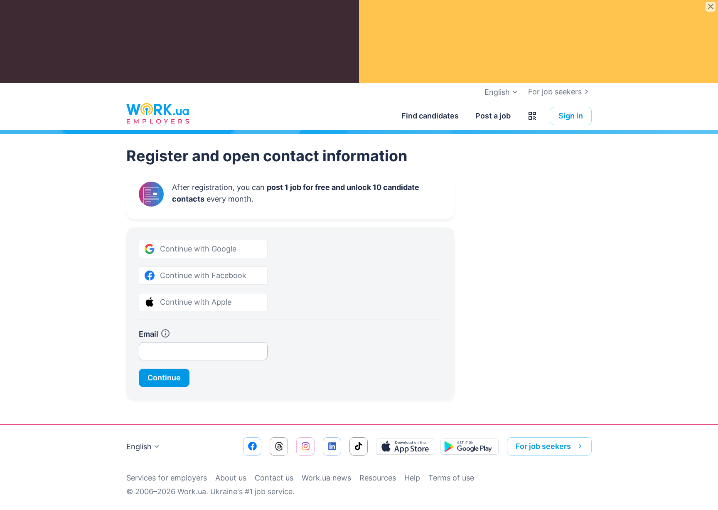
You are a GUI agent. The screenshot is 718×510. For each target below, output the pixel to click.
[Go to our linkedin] (332, 446)
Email (148, 334)
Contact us (274, 477)
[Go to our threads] (279, 446)
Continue (164, 377)
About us (230, 477)
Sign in (570, 115)
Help (412, 477)
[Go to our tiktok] (358, 446)
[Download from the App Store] (405, 446)
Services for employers (166, 477)
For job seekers (555, 91)
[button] (532, 116)
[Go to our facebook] (252, 446)
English (139, 446)
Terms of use (451, 477)
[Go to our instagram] (305, 446)
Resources (377, 477)
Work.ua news (326, 477)
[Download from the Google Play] (469, 446)
